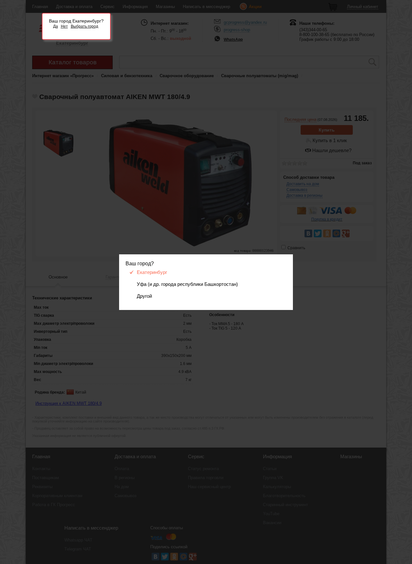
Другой (144, 296)
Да (55, 26)
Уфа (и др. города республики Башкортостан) (187, 284)
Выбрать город (84, 26)
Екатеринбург (152, 272)
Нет (64, 26)
